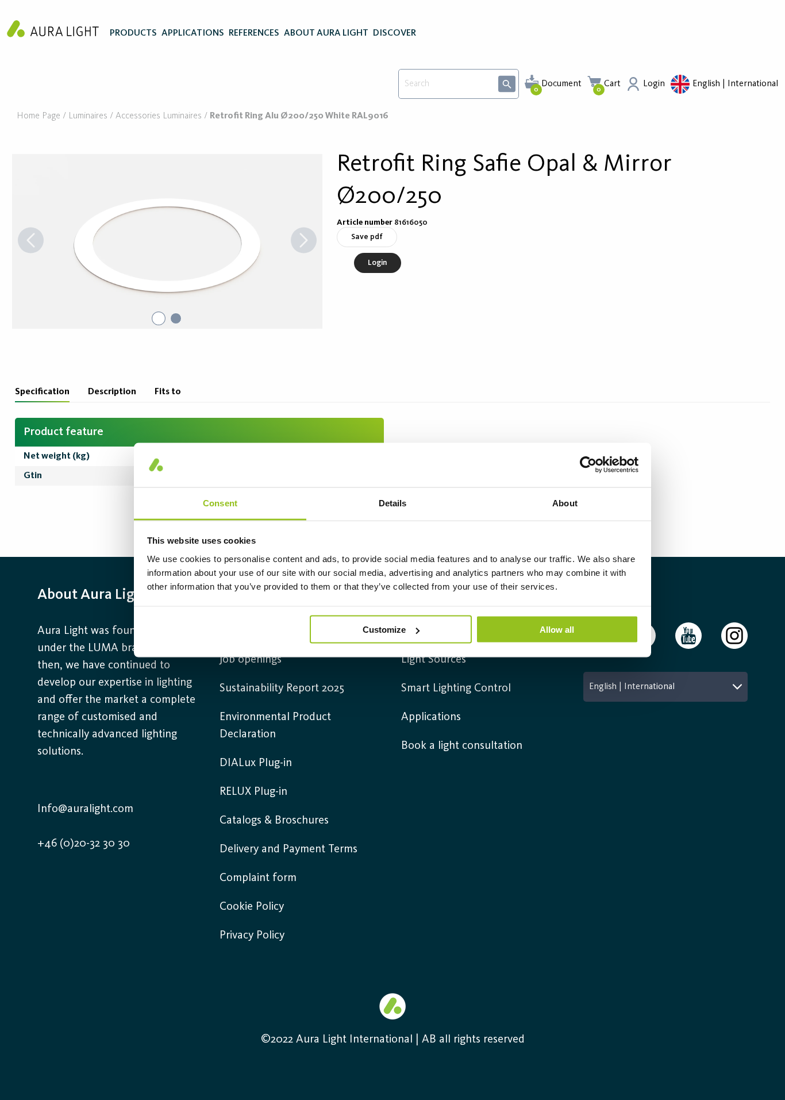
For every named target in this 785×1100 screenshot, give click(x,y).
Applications (431, 717)
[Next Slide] (303, 241)
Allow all (557, 629)
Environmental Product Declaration (275, 725)
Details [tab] (393, 502)
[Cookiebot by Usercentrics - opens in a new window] (588, 465)
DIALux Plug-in (256, 763)
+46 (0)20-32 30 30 (83, 843)
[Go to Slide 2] (176, 318)
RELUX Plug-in (253, 792)
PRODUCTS (133, 33)
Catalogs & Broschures (274, 820)
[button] (167, 241)
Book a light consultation (461, 746)
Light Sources (433, 660)
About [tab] (565, 502)
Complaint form (258, 878)
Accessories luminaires (159, 116)
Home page (38, 116)
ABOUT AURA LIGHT (326, 33)
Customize (384, 629)
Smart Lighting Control (456, 688)
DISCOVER (394, 33)
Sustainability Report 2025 (282, 688)
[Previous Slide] (30, 241)
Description (112, 392)
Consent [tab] (220, 502)
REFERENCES (254, 33)
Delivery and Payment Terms (288, 849)
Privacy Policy (252, 935)
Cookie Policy (252, 907)
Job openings (251, 660)
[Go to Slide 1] (159, 318)
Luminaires (87, 116)
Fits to (168, 392)
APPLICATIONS (192, 33)
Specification (42, 392)
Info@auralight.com (85, 809)
